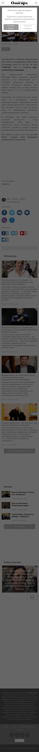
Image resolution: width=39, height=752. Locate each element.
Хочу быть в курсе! (11, 27)
